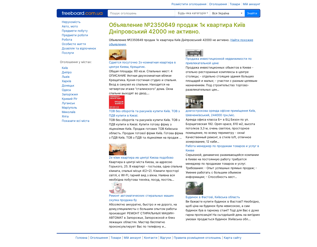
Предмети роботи (75, 35)
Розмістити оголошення (189, 4)
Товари (235, 4)
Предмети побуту (75, 31)
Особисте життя (74, 44)
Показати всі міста (75, 121)
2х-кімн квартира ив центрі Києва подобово (141, 157)
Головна (81, 237)
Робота (67, 39)
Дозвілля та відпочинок (79, 48)
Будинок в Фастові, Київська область (213, 197)
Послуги (68, 53)
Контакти (150, 237)
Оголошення (218, 4)
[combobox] (227, 13)
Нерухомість (71, 22)
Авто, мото (70, 26)
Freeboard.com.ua (82, 13)
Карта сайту (232, 237)
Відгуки (165, 237)
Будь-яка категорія (192, 13)
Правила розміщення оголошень (197, 237)
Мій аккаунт (251, 4)
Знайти (252, 13)
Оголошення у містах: (76, 62)
